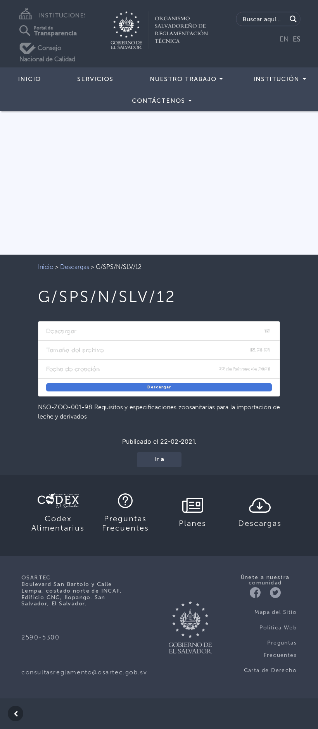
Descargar (159, 387)
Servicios (95, 79)
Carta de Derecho (270, 670)
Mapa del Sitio (275, 612)
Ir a (159, 460)
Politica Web (278, 627)
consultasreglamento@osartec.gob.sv (84, 672)
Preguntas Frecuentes (280, 648)
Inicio (29, 79)
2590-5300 (40, 637)
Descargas (74, 267)
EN (284, 39)
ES (297, 39)
